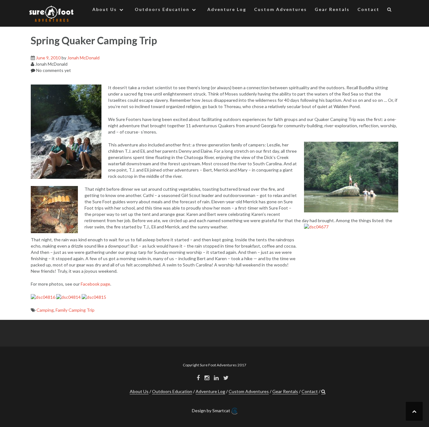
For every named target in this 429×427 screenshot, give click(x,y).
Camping (45, 310)
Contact (368, 9)
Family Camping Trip (75, 310)
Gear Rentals (332, 9)
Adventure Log (226, 9)
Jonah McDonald (83, 57)
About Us (104, 9)
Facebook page (95, 284)
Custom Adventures (280, 9)
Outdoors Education (162, 9)
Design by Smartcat (211, 410)
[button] (389, 10)
